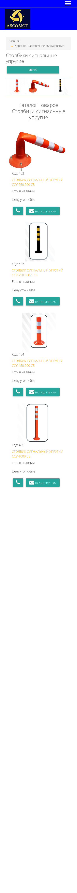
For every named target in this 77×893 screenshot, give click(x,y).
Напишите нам (45, 211)
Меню (33, 69)
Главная (14, 41)
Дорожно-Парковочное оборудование (39, 46)
